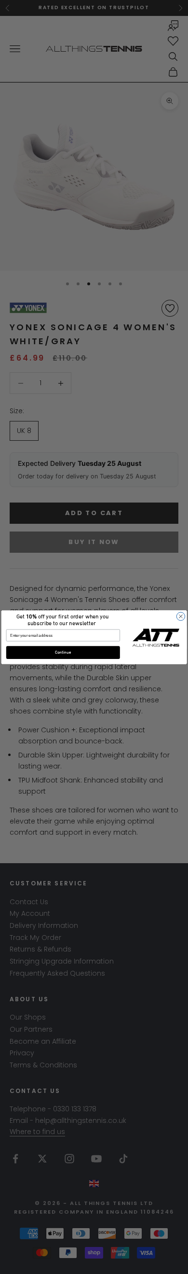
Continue (63, 652)
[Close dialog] (180, 616)
